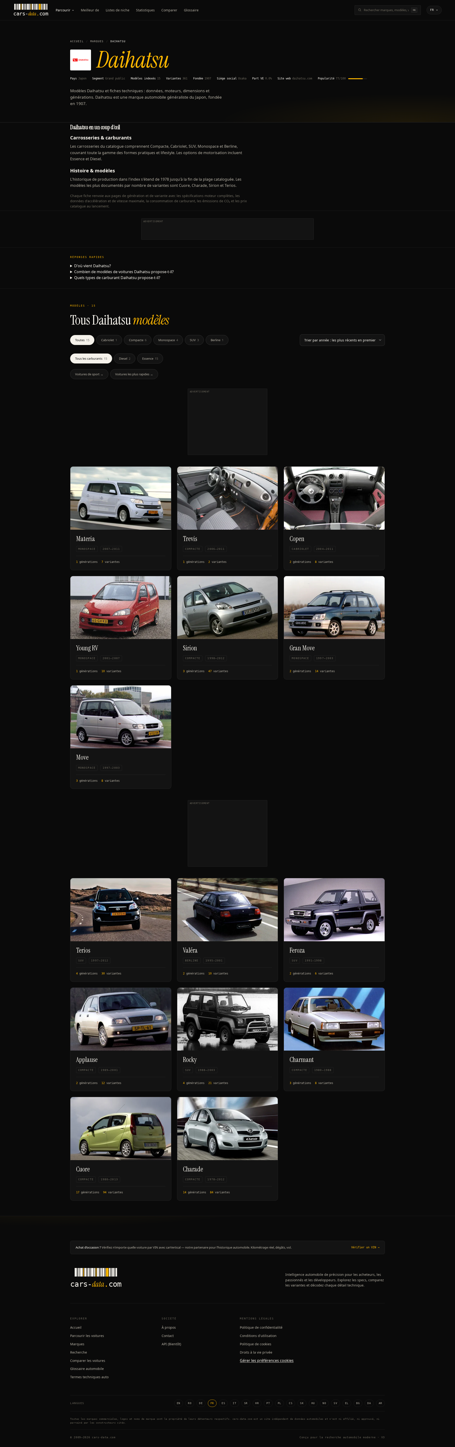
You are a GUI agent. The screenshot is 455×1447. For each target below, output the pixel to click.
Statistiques (145, 10)
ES (223, 1403)
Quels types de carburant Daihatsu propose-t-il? (117, 277)
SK (302, 1403)
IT (234, 1403)
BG (358, 1403)
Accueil (77, 41)
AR (380, 1403)
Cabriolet (109, 340)
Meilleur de (90, 10)
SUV (194, 340)
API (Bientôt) (171, 1344)
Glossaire (191, 10)
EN (178, 1403)
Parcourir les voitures (87, 1335)
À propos (169, 1327)
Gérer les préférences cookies (267, 1360)
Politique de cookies (255, 1344)
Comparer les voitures (87, 1360)
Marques (97, 41)
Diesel (124, 358)
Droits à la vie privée (256, 1352)
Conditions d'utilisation (258, 1335)
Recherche (78, 1352)
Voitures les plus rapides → (134, 374)
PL (279, 1403)
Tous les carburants (91, 358)
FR (212, 1403)
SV (335, 1403)
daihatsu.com (302, 78)
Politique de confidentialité (261, 1327)
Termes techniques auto (89, 1377)
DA (369, 1403)
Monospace (168, 340)
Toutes (82, 340)
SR (246, 1403)
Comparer (169, 10)
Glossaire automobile (87, 1368)
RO (189, 1403)
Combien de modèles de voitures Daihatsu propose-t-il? (124, 271)
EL (347, 1403)
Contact (168, 1335)
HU (313, 1403)
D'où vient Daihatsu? (92, 265)
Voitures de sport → (89, 374)
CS (290, 1403)
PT (268, 1403)
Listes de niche (117, 10)
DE (201, 1403)
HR (257, 1403)
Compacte (137, 340)
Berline (217, 340)
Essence (150, 358)
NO (324, 1403)
